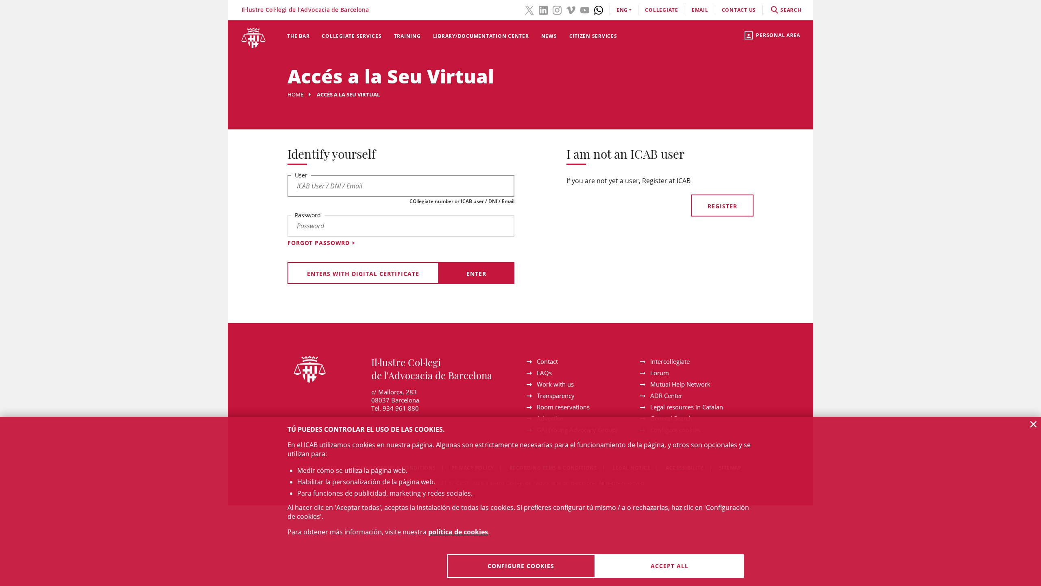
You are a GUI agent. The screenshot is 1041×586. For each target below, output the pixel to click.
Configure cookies (521, 566)
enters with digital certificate (363, 274)
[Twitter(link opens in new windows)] (529, 9)
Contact (547, 361)
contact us (739, 10)
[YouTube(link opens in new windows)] (584, 9)
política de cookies (458, 531)
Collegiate (661, 10)
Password (308, 215)
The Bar (298, 36)
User (301, 175)
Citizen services (593, 36)
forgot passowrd (318, 243)
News (549, 36)
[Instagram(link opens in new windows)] (557, 9)
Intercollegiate (670, 361)
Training (407, 36)
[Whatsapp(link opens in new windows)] (598, 9)
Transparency (556, 395)
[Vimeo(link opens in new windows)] (570, 9)
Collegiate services (351, 36)
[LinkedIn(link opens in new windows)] (543, 9)
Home (295, 94)
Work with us (555, 384)
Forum (659, 373)
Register (722, 206)
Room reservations (563, 407)
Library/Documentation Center (481, 36)
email (700, 10)
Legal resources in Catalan (686, 407)
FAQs (544, 373)
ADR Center (666, 395)
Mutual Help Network (680, 384)
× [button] (1033, 424)
